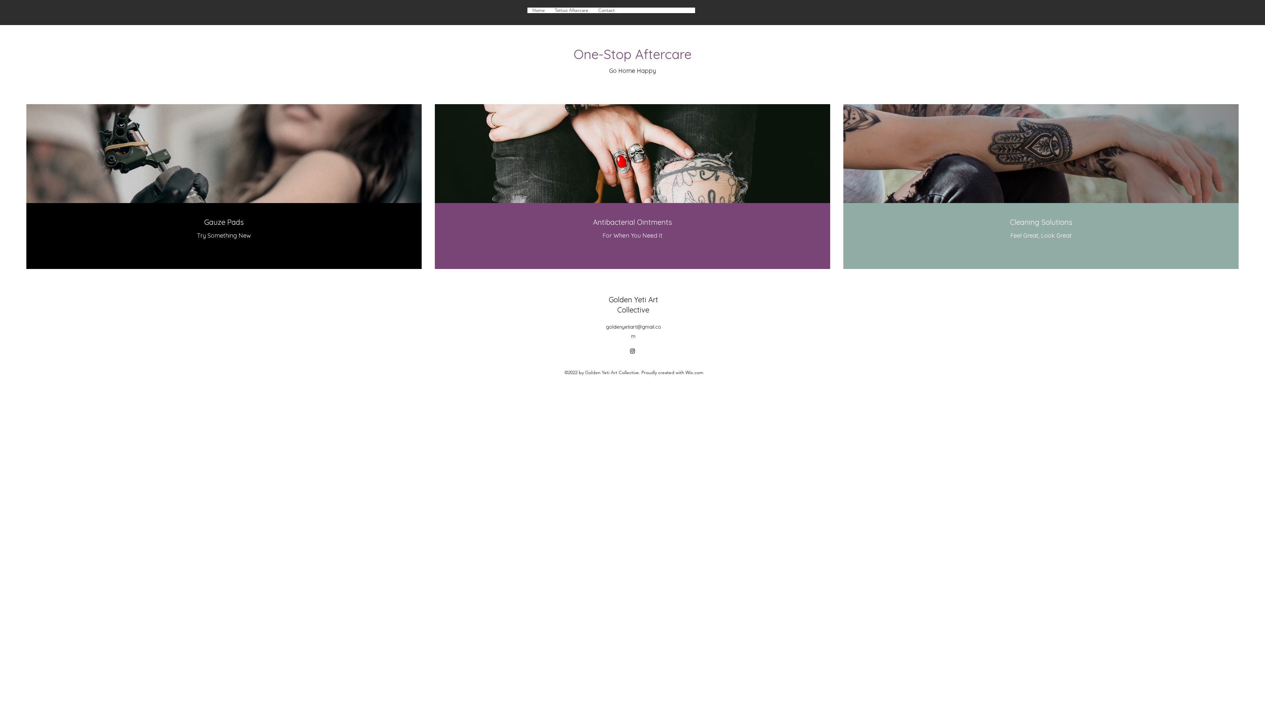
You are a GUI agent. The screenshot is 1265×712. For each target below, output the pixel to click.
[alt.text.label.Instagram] (632, 351)
